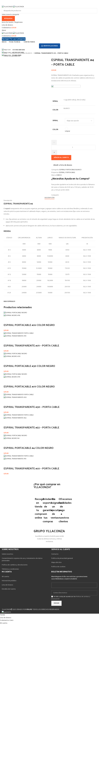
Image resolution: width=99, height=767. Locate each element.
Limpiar (67, 131)
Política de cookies (58, 566)
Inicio (6, 53)
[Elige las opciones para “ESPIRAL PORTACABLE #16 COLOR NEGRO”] (7, 320)
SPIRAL (55, 120)
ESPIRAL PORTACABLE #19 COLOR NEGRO (29, 386)
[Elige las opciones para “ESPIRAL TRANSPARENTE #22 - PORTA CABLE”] (7, 422)
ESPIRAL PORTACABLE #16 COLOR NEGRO (29, 324)
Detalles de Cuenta (9, 589)
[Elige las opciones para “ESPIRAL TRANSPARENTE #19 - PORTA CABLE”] (7, 341)
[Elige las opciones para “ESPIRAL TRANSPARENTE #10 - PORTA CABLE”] (7, 463)
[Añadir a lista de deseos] (13, 320)
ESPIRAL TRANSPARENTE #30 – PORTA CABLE (32, 406)
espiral (7, 208)
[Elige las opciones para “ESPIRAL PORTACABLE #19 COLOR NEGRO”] (7, 381)
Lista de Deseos (7, 585)
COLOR (55, 129)
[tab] (49, 198)
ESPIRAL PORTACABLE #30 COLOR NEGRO (29, 365)
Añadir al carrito (61, 157)
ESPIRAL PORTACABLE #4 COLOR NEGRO (28, 447)
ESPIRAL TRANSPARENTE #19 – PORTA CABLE (31, 345)
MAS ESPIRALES (9, 301)
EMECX (59, 175)
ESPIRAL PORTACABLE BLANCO (21, 53)
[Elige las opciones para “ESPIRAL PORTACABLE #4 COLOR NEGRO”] (7, 443)
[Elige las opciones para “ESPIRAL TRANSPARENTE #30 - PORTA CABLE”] (7, 402)
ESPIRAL (62, 172)
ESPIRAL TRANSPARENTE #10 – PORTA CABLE (31, 468)
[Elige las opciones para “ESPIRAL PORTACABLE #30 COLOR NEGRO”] (7, 361)
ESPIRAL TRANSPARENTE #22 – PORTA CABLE (31, 427)
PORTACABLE (70, 172)
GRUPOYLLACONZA (50, 46)
